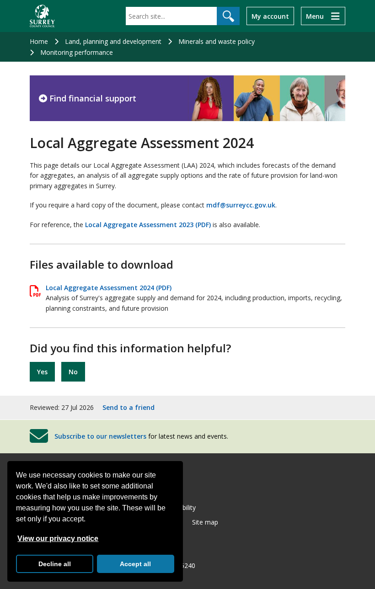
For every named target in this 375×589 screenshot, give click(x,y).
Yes (42, 371)
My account (270, 16)
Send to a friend (128, 407)
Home (39, 41)
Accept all (135, 564)
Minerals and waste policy (216, 41)
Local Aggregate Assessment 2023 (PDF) (148, 224)
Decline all (54, 564)
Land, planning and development (113, 41)
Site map (205, 522)
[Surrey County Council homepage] (42, 16)
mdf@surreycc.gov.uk (240, 205)
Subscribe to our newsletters (100, 436)
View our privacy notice (57, 538)
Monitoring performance (76, 52)
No (73, 371)
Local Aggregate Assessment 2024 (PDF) (108, 287)
